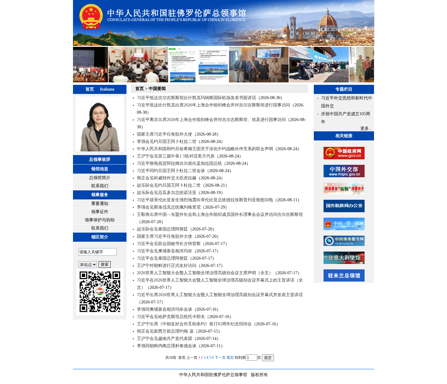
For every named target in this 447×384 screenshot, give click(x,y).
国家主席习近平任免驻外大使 (164, 134)
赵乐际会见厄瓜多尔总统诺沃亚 (166, 192)
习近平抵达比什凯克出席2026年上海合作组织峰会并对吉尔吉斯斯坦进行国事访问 (213, 105)
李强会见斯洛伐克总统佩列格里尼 (169, 207)
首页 (89, 89)
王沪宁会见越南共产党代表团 (164, 338)
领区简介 (99, 237)
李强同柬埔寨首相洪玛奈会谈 (164, 309)
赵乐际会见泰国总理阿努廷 (162, 229)
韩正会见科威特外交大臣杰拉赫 (166, 178)
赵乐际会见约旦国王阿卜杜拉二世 (169, 185)
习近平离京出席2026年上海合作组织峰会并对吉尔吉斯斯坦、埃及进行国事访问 (211, 119)
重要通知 (99, 203)
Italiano (107, 89)
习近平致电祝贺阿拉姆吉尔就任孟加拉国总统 (179, 163)
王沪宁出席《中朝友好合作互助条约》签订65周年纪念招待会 (194, 324)
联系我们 (99, 186)
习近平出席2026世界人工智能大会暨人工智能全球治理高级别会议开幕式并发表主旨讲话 (220, 294)
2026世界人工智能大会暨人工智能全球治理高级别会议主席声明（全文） (205, 273)
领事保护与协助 (100, 220)
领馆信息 (99, 169)
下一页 (220, 357)
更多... (366, 128)
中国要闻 (157, 88)
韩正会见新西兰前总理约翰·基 (165, 331)
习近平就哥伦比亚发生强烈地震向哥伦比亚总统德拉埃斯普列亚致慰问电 (205, 200)
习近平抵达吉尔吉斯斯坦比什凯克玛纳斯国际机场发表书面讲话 (196, 97)
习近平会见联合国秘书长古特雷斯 (169, 243)
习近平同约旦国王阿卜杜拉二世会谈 (171, 170)
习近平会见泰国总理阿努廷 (162, 258)
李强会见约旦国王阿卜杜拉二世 (166, 141)
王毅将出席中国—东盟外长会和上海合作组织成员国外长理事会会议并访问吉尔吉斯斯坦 (220, 214)
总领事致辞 (99, 159)
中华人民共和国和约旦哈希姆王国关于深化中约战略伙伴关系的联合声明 (205, 149)
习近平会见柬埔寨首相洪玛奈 (164, 251)
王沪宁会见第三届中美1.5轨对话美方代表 (176, 156)
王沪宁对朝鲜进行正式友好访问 (166, 265)
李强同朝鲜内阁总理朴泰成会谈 (166, 346)
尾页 (230, 357)
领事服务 (99, 194)
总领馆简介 (99, 177)
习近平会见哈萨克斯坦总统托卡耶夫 (171, 316)
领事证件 (99, 211)
